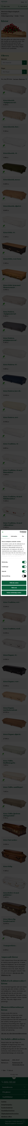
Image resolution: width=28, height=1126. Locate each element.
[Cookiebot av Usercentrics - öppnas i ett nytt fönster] (20, 532)
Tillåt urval (14, 587)
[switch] (24, 567)
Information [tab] (14, 536)
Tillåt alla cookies (14, 582)
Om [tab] (23, 536)
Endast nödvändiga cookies (14, 592)
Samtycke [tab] (5, 536)
